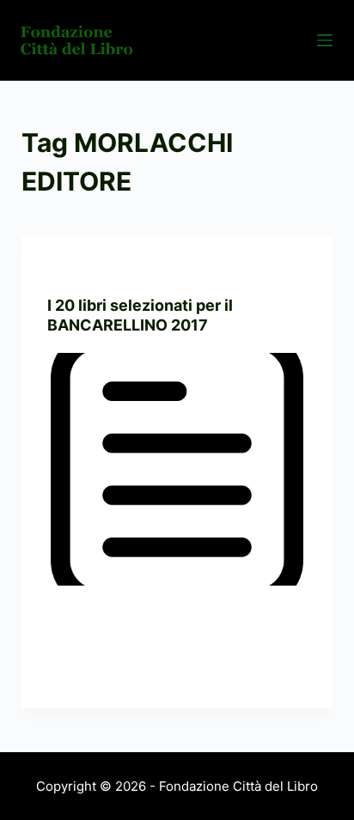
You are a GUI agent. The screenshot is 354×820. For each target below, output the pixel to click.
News (148, 269)
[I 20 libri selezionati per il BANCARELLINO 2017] (177, 469)
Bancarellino (87, 269)
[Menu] (325, 40)
